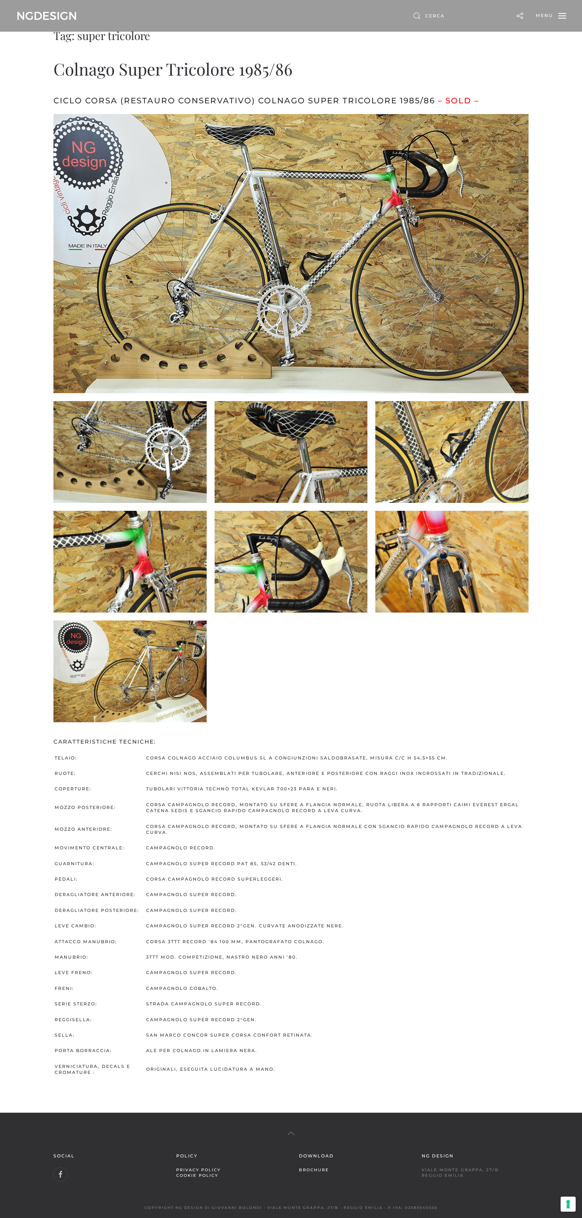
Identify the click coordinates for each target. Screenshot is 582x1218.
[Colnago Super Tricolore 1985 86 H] (130, 671)
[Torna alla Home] (47, 16)
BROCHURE (314, 1169)
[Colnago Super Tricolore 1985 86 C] (291, 452)
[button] (551, 16)
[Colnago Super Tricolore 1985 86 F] (291, 562)
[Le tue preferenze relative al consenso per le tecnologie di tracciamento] (568, 1204)
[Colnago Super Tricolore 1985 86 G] (452, 562)
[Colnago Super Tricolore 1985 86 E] (130, 562)
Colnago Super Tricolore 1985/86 (173, 69)
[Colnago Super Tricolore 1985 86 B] (130, 452)
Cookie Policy (197, 1175)
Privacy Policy (198, 1169)
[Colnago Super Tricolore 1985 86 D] (452, 452)
